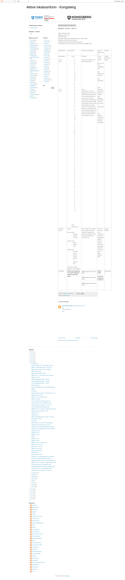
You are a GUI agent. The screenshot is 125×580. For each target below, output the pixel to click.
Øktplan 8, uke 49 (35, 440)
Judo (31, 65)
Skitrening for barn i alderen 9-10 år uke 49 (41, 470)
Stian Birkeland (35, 564)
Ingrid (33, 540)
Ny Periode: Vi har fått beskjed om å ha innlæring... (43, 456)
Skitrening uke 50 (35, 385)
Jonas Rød (34, 549)
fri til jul (33, 436)
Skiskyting (32, 84)
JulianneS (65, 295)
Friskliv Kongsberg (34, 57)
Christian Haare (35, 518)
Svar (63, 311)
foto (31, 34)
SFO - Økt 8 (34, 420)
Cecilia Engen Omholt (37, 516)
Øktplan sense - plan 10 (36, 446)
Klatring (32, 69)
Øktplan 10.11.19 (35, 438)
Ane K (45, 43)
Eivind (33, 525)
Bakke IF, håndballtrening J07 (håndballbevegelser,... (43, 387)
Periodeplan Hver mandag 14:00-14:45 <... (41, 424)
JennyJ (46, 60)
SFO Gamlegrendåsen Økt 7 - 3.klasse (40, 383)
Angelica (34, 512)
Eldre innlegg (94, 337)
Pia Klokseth (35, 560)
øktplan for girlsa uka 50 (37, 395)
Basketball (32, 47)
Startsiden (78, 337)
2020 (31, 360)
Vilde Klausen (35, 567)
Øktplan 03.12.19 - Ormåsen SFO (39, 442)
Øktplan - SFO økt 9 (35, 399)
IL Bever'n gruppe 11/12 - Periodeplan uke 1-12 (42, 365)
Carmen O (46, 45)
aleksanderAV (47, 80)
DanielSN (46, 50)
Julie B (45, 67)
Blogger (67, 576)
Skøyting (32, 85)
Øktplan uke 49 (34, 452)
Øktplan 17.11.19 (35, 434)
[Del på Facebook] (82, 293)
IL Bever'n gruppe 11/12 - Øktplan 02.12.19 (41, 464)
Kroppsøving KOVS (34, 70)
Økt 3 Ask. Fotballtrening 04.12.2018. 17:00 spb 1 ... (43, 416)
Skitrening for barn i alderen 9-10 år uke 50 (41, 405)
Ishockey (32, 63)
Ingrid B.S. (46, 59)
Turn (31, 89)
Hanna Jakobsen (36, 531)
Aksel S (46, 40)
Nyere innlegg (61, 337)
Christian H (46, 48)
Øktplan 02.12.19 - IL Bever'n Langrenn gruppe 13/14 (43, 462)
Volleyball (32, 91)
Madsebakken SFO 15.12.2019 (38, 373)
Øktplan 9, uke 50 (35, 377)
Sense (68, 295)
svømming (32, 97)
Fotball (31, 52)
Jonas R (46, 64)
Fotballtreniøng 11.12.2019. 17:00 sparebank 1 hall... (43, 393)
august (33, 478)
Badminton (32, 43)
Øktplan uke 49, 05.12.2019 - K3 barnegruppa (42, 422)
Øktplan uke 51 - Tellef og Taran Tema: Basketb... (42, 375)
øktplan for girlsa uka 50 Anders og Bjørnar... (41, 369)
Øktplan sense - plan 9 (36, 448)
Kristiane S (46, 71)
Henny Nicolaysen (36, 536)
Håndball (32, 62)
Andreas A (46, 42)
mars (33, 482)
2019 (31, 362)
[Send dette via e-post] (77, 293)
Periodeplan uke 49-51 (36, 450)
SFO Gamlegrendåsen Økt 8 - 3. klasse (40, 381)
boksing (32, 92)
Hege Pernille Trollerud (67, 305)
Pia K (45, 76)
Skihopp (32, 82)
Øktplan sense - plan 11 (36, 444)
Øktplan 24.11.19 (35, 432)
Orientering (32, 75)
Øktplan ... (37, 389)
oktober (33, 474)
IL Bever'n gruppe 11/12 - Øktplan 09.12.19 (41, 403)
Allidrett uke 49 (34, 413)
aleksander (34, 569)
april (33, 480)
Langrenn (32, 73)
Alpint (31, 42)
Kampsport (32, 67)
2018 (31, 489)
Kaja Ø (45, 69)
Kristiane (34, 556)
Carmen (34, 514)
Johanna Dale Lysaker (37, 545)
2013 (31, 499)
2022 (31, 356)
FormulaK (32, 50)
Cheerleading (33, 48)
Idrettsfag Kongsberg (36, 538)
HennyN (46, 57)
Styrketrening (33, 87)
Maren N (46, 73)
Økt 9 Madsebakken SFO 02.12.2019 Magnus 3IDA (43, 466)
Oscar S (46, 74)
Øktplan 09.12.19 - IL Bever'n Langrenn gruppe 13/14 (43, 409)
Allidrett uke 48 (34, 415)
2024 (31, 352)
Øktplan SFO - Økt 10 (36, 371)
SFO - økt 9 (34, 391)
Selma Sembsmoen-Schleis (38, 562)
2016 (31, 493)
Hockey (32, 60)
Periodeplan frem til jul (36, 418)
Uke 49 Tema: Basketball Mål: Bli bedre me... (41, 458)
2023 (31, 354)
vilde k (45, 81)
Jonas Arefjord (35, 547)
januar (33, 486)
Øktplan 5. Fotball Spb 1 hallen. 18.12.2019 (41, 367)
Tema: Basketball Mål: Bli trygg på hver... (40, 407)
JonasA (46, 66)
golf (31, 96)
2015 (31, 495)
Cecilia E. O (47, 47)
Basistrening (33, 45)
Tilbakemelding (33, 27)
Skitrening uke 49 (35, 430)
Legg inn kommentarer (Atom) (71, 340)
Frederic (34, 527)
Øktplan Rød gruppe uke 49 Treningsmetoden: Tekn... (43, 460)
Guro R (46, 54)
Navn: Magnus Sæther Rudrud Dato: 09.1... (41, 401)
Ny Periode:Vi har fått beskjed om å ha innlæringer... (43, 428)
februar (33, 484)
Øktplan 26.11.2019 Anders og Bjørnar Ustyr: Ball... (43, 426)
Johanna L (46, 62)
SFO (31, 80)
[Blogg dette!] (78, 293)
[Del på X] (80, 293)
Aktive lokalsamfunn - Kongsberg (51, 7)
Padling (32, 77)
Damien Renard (35, 520)
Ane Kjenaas (35, 509)
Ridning (32, 79)
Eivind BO (46, 52)
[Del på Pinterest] (83, 293)
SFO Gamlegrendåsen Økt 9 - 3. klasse (40, 379)
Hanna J (46, 55)
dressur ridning (33, 94)
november (34, 472)
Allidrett (32, 40)
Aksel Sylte (34, 505)
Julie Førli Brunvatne (36, 551)
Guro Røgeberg (35, 529)
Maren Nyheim (35, 558)
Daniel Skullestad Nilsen (37, 523)
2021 (31, 358)
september (34, 476)
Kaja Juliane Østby (36, 553)
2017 (31, 491)
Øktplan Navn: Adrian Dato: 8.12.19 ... (40, 411)
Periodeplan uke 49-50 (36, 454)
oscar (33, 571)
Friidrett (32, 54)
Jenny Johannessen (36, 542)
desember (34, 363)
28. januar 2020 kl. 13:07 (79, 305)
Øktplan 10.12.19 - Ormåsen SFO (39, 397)
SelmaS (46, 78)
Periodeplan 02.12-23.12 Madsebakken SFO (41, 468)
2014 (31, 497)
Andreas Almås (35, 507)
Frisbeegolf (32, 55)
